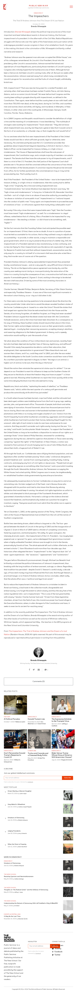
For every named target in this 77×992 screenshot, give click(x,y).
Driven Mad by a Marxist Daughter (19, 791)
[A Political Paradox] (15, 705)
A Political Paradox (12, 719)
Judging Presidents (14, 831)
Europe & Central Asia (12, 914)
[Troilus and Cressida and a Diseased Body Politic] (39, 739)
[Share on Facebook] (29, 670)
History (7, 716)
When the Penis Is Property (17, 844)
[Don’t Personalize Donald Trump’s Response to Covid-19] (15, 739)
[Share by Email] (38, 670)
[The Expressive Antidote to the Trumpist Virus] (63, 705)
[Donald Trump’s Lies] (39, 705)
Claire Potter (42, 723)
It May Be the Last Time (12, 916)
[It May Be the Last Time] (68, 918)
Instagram (58, 945)
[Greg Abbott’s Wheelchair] (68, 809)
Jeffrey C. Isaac (18, 892)
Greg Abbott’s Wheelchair (16, 804)
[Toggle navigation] (71, 6)
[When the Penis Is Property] (68, 849)
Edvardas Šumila (22, 918)
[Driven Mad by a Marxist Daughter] (68, 795)
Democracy (38, 13)
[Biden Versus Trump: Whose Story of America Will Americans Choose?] (63, 739)
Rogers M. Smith (67, 760)
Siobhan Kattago (19, 879)
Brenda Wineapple (38, 26)
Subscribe (67, 778)
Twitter (57, 955)
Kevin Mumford (22, 846)
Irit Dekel (16, 905)
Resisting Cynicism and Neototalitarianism (18, 876)
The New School (10, 874)
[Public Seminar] (5, 7)
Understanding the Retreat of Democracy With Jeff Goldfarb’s (31, 903)
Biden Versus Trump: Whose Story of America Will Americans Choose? (62, 755)
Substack (30, 782)
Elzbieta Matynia (23, 820)
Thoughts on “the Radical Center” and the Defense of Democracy (26, 890)
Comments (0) (39, 681)
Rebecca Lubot (20, 721)
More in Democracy (13, 857)
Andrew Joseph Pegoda (24, 806)
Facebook (58, 952)
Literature (32, 750)
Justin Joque (23, 793)
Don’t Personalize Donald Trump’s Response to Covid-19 (14, 755)
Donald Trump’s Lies (36, 719)
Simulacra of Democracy (16, 817)
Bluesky (57, 948)
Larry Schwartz (22, 833)
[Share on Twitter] (34, 670)
